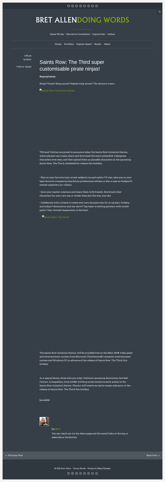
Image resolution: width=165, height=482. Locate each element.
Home (58, 44)
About (107, 44)
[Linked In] (76, 6)
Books (97, 44)
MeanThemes (104, 468)
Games (28, 66)
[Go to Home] (82, 23)
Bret (28, 59)
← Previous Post (14, 455)
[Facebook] (72, 6)
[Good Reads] (88, 6)
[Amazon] (92, 6)
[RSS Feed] (96, 6)
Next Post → (153, 455)
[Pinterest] (80, 6)
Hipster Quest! (84, 44)
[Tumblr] (84, 6)
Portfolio (69, 44)
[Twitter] (68, 6)
